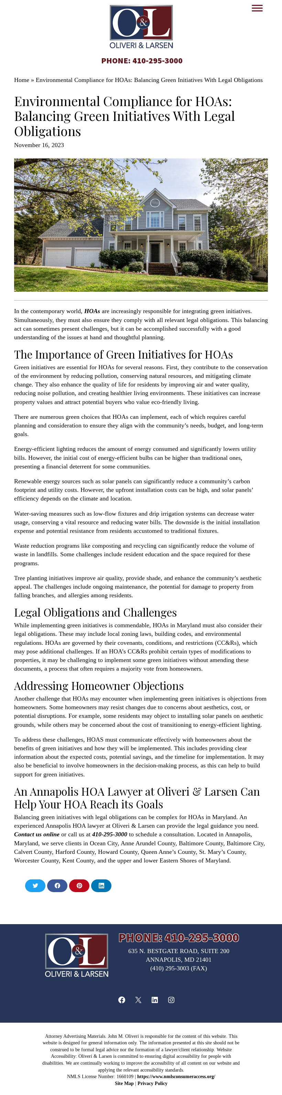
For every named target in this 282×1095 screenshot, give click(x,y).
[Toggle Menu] (257, 10)
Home (21, 79)
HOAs (92, 311)
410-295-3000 (157, 60)
